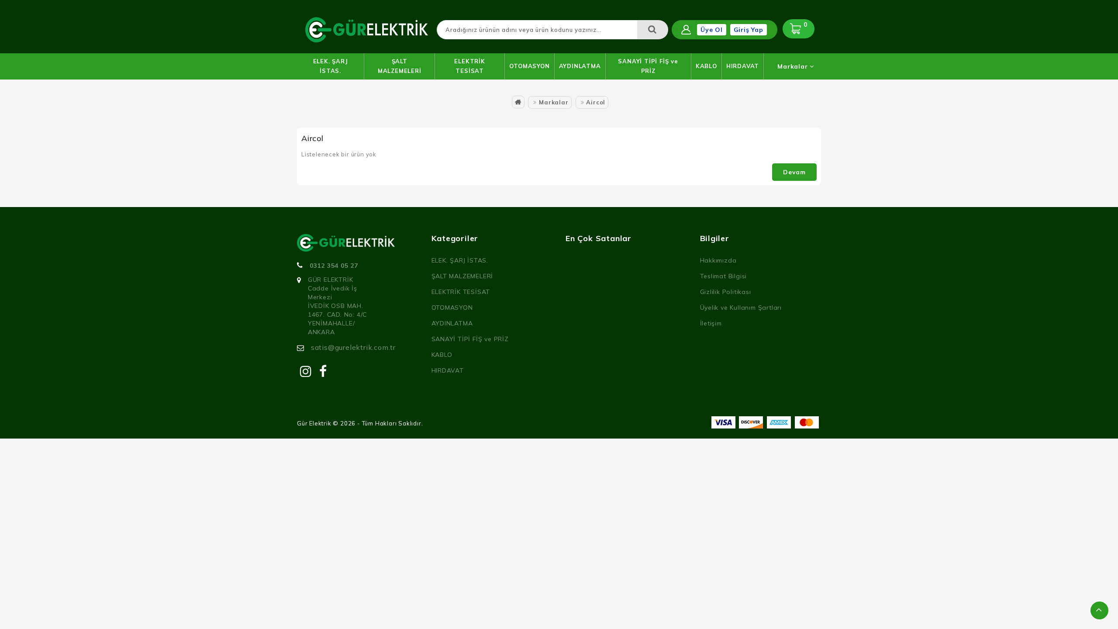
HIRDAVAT (742, 65)
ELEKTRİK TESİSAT (469, 66)
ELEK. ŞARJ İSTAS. (330, 66)
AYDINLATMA (580, 65)
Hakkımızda (718, 260)
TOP (1099, 610)
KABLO (706, 65)
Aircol (595, 102)
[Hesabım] (686, 29)
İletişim (711, 323)
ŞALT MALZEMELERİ (399, 66)
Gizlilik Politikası (725, 292)
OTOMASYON (529, 65)
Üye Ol (711, 30)
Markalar (793, 66)
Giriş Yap (748, 30)
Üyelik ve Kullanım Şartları (741, 307)
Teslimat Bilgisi (723, 276)
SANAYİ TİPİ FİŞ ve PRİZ (648, 66)
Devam (794, 172)
